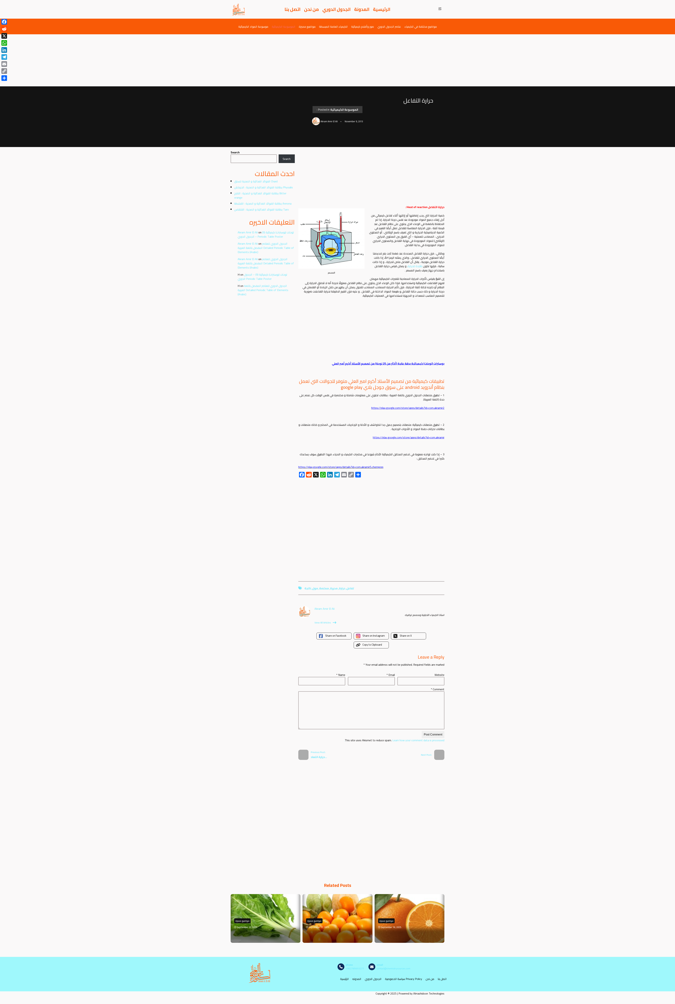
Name (340, 675)
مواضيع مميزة (307, 26)
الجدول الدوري (336, 9)
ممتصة (324, 588)
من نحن (311, 9)
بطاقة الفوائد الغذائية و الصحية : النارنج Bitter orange (260, 195)
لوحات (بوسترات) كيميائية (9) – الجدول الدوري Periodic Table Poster (266, 234)
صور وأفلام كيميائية (362, 26)
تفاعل (350, 588)
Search (235, 152)
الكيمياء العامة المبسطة (333, 26)
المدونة (361, 9)
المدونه (356, 979)
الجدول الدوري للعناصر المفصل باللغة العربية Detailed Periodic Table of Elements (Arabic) (266, 248)
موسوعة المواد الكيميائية (253, 26)
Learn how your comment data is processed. (394, 740)
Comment (437, 689)
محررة (334, 588)
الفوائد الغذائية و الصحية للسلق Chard (256, 181)
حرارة (342, 588)
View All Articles (322, 622)
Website (439, 675)
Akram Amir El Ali (248, 232)
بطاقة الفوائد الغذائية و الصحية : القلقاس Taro (261, 209)
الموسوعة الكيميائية (283, 26)
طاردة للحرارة (415, 266)
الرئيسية (381, 9)
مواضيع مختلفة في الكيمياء (420, 26)
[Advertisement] (337, 60)
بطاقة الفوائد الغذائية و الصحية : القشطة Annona (262, 203)
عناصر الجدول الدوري (389, 26)
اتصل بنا (293, 9)
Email (391, 675)
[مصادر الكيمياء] (238, 9)
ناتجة (307, 588)
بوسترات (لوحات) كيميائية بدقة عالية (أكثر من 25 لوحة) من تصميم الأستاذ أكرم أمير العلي (388, 363)
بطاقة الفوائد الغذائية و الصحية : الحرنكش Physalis (263, 187)
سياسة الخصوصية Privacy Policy (403, 979)
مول (315, 588)
